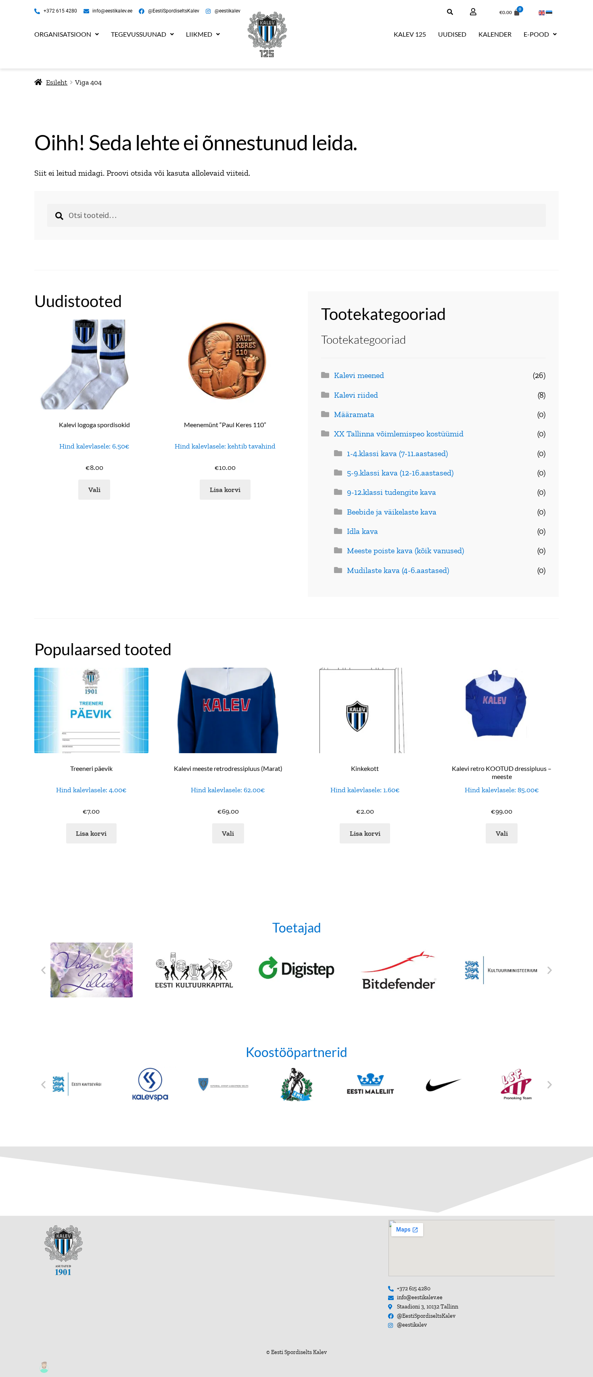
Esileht (56, 82)
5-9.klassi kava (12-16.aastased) (400, 473)
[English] (542, 12)
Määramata (354, 414)
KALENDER (495, 34)
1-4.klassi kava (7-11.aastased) (397, 453)
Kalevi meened (359, 375)
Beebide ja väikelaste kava (391, 512)
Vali (94, 489)
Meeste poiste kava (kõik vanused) (405, 550)
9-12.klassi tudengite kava (391, 492)
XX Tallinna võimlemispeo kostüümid (399, 433)
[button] (66, 34)
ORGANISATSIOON (62, 34)
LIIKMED (199, 34)
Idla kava (362, 531)
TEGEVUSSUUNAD (138, 34)
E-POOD (536, 34)
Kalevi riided (356, 395)
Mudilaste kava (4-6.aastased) (398, 570)
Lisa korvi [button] (225, 489)
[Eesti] (549, 12)
